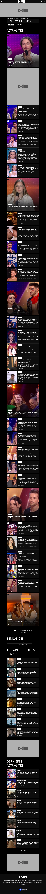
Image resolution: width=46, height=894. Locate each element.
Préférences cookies (23, 884)
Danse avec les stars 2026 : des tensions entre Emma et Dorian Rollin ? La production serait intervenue (28, 451)
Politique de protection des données (9, 882)
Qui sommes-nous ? (18, 880)
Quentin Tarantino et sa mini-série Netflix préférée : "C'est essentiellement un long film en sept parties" (27, 732)
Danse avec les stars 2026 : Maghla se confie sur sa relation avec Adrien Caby (22, 517)
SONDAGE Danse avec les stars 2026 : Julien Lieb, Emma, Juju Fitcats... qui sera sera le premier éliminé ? (27, 555)
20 (22, 632)
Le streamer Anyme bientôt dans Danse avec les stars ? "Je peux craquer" (28, 347)
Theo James (9, 642)
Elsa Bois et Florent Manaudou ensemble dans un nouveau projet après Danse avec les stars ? (28, 216)
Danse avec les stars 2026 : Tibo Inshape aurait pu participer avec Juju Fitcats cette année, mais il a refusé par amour (23, 622)
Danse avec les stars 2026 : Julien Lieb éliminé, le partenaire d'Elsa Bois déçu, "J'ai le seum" (28, 244)
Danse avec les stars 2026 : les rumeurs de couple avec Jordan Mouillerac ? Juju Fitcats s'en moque (21, 311)
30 (25, 632)
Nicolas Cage (19, 642)
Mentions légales (24, 880)
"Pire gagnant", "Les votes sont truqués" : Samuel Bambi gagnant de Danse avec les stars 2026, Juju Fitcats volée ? (27, 138)
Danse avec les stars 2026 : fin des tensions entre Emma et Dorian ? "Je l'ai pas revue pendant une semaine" (27, 361)
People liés (19, 24)
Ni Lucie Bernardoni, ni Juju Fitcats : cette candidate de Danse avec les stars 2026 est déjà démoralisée (27, 526)
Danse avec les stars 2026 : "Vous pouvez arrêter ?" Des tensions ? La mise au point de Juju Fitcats (28, 334)
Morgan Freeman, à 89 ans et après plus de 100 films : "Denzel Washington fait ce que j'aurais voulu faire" (27, 662)
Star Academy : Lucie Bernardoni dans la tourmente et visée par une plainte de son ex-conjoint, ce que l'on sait (28, 540)
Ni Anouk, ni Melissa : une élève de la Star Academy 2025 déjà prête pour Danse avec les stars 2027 (28, 569)
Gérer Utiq (40, 882)
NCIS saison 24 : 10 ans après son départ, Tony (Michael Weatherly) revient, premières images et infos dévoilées (27, 804)
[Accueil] (21, 1)
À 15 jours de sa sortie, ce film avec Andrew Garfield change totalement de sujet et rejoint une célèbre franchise (27, 824)
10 (19, 632)
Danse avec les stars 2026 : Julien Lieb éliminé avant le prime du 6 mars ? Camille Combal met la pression (28, 422)
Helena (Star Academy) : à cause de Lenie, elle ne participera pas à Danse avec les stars (23, 207)
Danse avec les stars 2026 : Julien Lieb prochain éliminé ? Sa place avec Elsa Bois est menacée (28, 272)
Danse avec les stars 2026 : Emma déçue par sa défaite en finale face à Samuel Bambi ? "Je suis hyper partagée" (28, 110)
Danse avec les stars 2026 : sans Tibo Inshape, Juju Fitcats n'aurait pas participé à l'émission (28, 464)
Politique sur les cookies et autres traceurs (35, 880)
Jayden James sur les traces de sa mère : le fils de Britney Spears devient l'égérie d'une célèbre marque (27, 814)
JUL (14, 642)
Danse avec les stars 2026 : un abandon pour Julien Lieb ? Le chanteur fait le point (28, 375)
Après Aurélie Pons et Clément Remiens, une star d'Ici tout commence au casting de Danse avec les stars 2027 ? (28, 258)
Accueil (8, 18)
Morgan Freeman (28, 642)
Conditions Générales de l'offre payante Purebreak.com (24, 882)
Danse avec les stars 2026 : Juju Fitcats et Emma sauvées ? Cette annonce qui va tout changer (27, 436)
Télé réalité (17, 18)
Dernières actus (12, 18)
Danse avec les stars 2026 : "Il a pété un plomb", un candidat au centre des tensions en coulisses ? (23, 413)
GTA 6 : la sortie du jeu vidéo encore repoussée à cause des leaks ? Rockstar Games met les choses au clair (27, 774)
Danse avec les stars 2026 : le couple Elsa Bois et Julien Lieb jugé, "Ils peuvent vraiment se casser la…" (28, 478)
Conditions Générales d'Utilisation (9, 880)
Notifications (36, 882)
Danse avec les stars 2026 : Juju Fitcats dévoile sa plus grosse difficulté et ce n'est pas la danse (28, 583)
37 (28, 632)
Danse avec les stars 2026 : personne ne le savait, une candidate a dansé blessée (27, 320)
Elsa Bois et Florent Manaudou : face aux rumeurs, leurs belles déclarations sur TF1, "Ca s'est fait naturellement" (27, 231)
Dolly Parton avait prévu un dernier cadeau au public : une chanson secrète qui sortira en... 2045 (27, 833)
